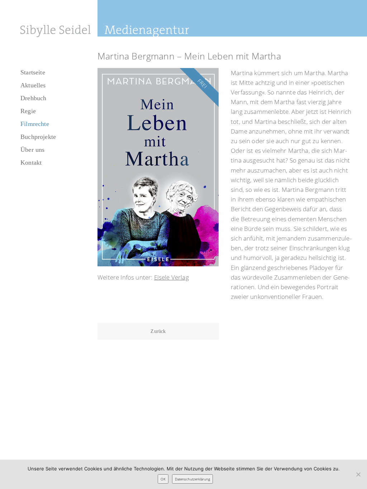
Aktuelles (33, 85)
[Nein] (358, 474)
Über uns (32, 149)
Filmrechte (34, 123)
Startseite (32, 72)
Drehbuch (33, 98)
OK (163, 478)
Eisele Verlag (171, 277)
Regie (28, 111)
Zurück (158, 331)
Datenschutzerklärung (192, 478)
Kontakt (31, 162)
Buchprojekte (38, 136)
